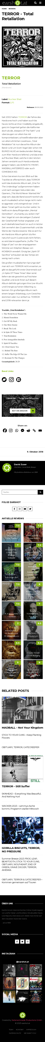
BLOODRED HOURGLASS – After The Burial (33, 672)
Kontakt (20, 1030)
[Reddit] (28, 430)
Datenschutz (15, 1033)
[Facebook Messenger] (22, 430)
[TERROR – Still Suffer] (22, 768)
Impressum (31, 1030)
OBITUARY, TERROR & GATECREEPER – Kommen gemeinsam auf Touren (22, 881)
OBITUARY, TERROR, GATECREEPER (20, 747)
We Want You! (30, 1033)
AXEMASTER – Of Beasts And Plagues (11, 633)
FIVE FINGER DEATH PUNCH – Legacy (11, 672)
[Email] (40, 430)
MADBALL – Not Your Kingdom (22, 727)
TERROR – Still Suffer (16, 786)
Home (4, 9)
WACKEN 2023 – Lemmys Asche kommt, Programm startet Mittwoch (20, 807)
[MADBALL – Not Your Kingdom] (22, 710)
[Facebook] (5, 430)
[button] (9, 970)
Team (11, 1030)
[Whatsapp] (16, 430)
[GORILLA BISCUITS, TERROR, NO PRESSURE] (22, 830)
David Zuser (20, 464)
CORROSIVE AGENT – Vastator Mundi (33, 555)
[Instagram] (10, 430)
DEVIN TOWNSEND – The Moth (33, 614)
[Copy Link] (34, 430)
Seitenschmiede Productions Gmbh (27, 1020)
